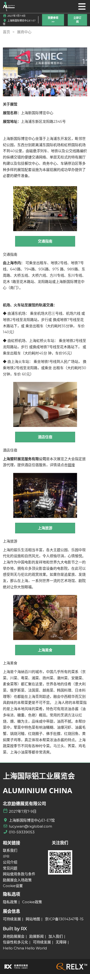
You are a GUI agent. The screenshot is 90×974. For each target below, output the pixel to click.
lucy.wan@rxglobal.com (30, 826)
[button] (53, 20)
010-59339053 (22, 832)
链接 (71, 465)
